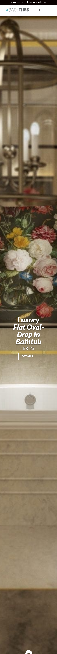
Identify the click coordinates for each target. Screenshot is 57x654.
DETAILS (27, 356)
